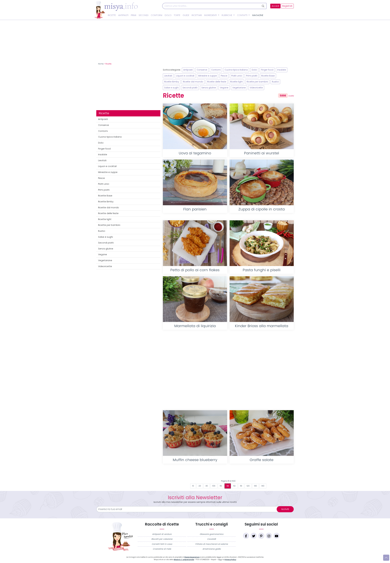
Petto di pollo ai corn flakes (195, 270)
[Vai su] (386, 558)
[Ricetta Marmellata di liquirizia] (195, 299)
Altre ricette (228, 473)
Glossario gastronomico (211, 534)
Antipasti (123, 15)
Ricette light (104, 219)
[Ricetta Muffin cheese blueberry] (195, 433)
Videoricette (105, 266)
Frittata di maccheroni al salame (211, 544)
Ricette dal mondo (108, 207)
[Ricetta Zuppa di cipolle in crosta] (262, 182)
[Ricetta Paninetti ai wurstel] (262, 126)
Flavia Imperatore (191, 557)
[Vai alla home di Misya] (116, 10)
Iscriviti (285, 509)
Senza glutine (105, 248)
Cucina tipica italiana (110, 136)
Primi (133, 15)
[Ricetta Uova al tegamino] (195, 126)
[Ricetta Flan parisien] (195, 182)
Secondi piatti (106, 242)
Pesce (101, 178)
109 (213, 486)
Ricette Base (105, 195)
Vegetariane (105, 260)
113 (241, 486)
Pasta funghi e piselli (261, 270)
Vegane (102, 254)
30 (207, 486)
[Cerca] (263, 6)
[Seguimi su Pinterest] (261, 536)
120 (248, 486)
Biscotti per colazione (161, 539)
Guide (186, 15)
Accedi (275, 6)
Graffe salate (261, 460)
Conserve (103, 125)
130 (255, 486)
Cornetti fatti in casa (162, 544)
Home (101, 64)
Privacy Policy (230, 560)
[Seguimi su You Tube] (276, 536)
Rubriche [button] (227, 15)
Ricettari (197, 15)
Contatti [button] (242, 15)
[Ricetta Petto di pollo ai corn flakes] (195, 243)
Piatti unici (103, 184)
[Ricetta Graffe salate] (262, 433)
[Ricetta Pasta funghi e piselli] (262, 243)
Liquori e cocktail (107, 166)
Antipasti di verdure (162, 534)
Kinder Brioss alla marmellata (261, 326)
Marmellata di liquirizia (195, 326)
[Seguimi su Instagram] (269, 536)
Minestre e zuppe (107, 172)
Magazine (257, 15)
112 (234, 486)
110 (221, 486)
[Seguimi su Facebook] (246, 536)
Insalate (102, 154)
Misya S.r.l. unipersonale (184, 560)
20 (200, 486)
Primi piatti (104, 189)
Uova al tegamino (195, 153)
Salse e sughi (105, 237)
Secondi (143, 15)
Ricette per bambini (109, 225)
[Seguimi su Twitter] (254, 536)
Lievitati (102, 160)
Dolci (168, 15)
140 (262, 486)
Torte (177, 15)
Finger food (104, 148)
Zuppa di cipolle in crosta (261, 209)
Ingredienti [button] (210, 15)
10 (193, 486)
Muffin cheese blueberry (195, 460)
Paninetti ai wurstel (261, 153)
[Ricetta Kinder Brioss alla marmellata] (262, 299)
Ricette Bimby (105, 201)
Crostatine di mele (162, 549)
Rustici (101, 231)
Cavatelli (211, 539)
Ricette (112, 15)
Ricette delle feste (108, 213)
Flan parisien (195, 209)
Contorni (156, 15)
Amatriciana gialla (211, 549)
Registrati (287, 6)
